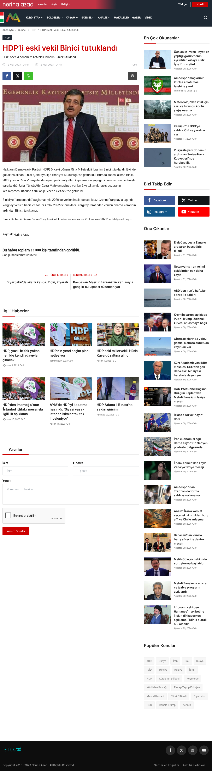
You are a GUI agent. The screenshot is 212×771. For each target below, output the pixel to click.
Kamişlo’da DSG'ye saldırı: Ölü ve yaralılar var (189, 130)
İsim (5, 463)
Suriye (162, 661)
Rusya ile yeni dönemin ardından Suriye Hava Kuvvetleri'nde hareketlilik (190, 156)
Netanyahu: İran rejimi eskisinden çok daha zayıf (189, 270)
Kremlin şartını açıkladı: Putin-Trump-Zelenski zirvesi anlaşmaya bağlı (190, 319)
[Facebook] (170, 750)
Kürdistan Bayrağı (157, 687)
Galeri (136, 17)
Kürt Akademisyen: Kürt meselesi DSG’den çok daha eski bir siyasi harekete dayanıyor (190, 369)
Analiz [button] (102, 17)
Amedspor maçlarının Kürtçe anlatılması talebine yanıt (189, 82)
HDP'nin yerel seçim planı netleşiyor (69, 353)
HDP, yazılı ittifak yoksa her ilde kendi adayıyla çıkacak (21, 355)
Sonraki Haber (83, 275)
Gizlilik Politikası (194, 765)
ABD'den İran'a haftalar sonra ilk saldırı (190, 292)
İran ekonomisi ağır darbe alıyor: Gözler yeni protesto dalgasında (191, 443)
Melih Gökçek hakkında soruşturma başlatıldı (190, 561)
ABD (149, 661)
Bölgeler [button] (53, 17)
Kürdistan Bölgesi (169, 678)
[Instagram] (193, 750)
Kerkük (187, 704)
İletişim (65, 4)
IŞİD (149, 669)
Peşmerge (193, 678)
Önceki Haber (59, 275)
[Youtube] (204, 750)
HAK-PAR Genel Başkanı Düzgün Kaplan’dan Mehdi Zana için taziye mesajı (190, 395)
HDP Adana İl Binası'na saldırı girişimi (114, 407)
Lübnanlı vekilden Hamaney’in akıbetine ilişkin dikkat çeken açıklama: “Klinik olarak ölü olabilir (190, 615)
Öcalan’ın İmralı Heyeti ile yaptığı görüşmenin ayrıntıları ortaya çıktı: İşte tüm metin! (191, 58)
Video (148, 17)
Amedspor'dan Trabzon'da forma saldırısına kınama (187, 491)
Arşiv (54, 4)
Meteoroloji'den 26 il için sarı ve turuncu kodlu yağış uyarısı (191, 106)
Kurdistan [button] (33, 17)
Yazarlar (42, 4)
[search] (206, 17)
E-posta (78, 463)
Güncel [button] (87, 17)
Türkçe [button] (182, 4)
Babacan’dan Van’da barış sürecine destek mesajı (189, 539)
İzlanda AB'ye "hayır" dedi (188, 417)
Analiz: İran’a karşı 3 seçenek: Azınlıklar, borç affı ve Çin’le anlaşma (191, 515)
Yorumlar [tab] (15, 450)
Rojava (178, 669)
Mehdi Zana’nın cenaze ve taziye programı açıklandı (190, 587)
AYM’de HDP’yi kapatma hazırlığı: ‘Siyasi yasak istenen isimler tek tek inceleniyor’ (68, 411)
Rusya (200, 661)
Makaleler (121, 17)
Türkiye (163, 669)
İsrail (192, 669)
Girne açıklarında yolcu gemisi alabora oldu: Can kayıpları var (191, 343)
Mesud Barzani (155, 696)
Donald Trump (167, 704)
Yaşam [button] (70, 17)
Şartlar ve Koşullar (166, 765)
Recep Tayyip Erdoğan (187, 687)
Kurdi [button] (200, 4)
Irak (187, 661)
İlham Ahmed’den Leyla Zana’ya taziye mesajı (190, 465)
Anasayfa (8, 30)
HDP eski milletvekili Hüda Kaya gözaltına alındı (117, 353)
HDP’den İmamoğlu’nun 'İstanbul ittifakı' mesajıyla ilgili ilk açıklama (22, 409)
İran (175, 661)
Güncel (22, 30)
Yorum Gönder (16, 531)
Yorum (6, 480)
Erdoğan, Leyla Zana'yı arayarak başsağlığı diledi (190, 246)
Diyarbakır (199, 696)
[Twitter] (181, 750)
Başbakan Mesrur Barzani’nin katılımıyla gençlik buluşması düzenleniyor (103, 284)
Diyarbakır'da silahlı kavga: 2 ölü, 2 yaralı (37, 282)
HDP (33, 30)
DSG (149, 704)
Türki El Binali (179, 696)
